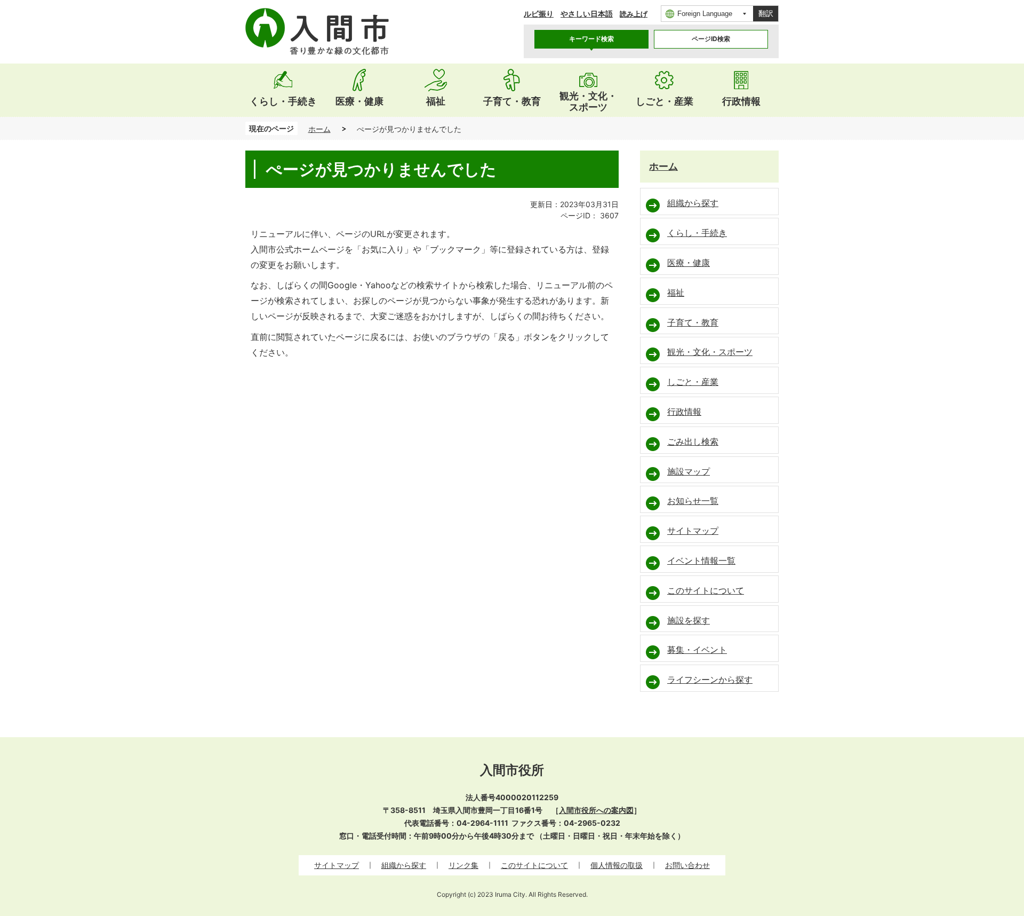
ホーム (319, 128)
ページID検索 (711, 39)
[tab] (591, 39)
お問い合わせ (687, 865)
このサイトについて (534, 865)
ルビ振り (539, 13)
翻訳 (765, 13)
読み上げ (633, 14)
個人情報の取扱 (616, 865)
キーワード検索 (591, 39)
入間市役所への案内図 (596, 810)
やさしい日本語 (587, 13)
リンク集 (463, 865)
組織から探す (403, 865)
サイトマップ (336, 865)
